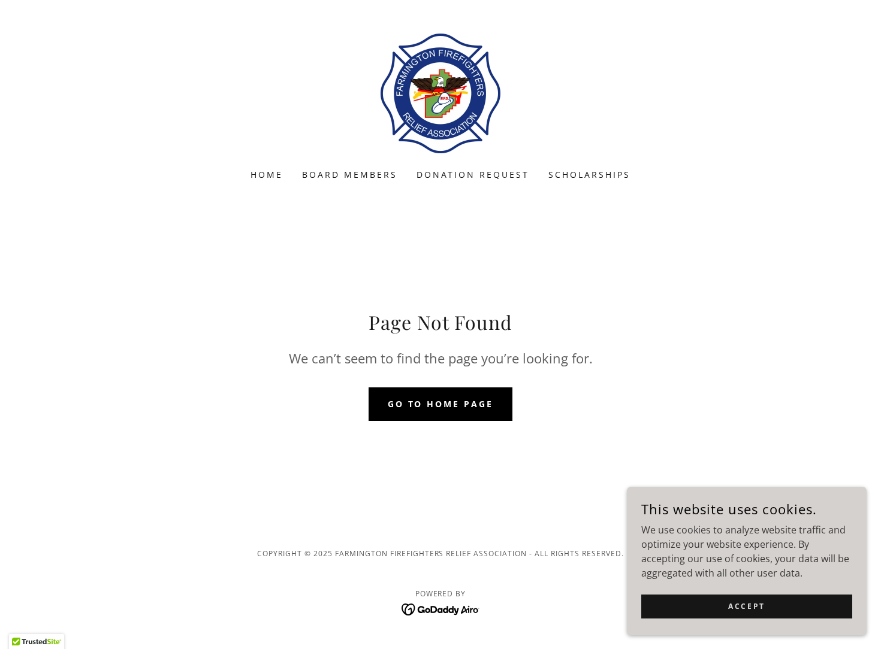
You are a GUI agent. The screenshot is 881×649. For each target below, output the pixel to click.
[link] (440, 92)
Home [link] (267, 174)
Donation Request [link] (473, 174)
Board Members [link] (349, 174)
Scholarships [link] (589, 174)
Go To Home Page (441, 404)
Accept (746, 606)
